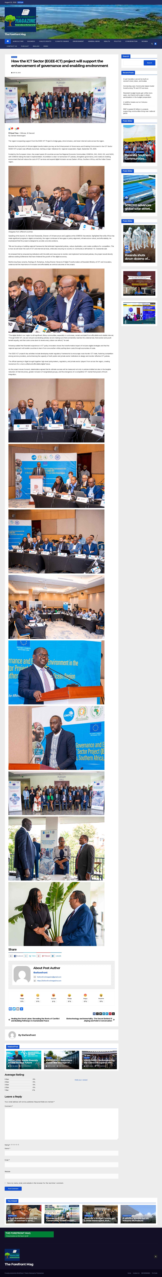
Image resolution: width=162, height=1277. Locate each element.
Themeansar (40, 1273)
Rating (7, 1145)
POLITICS (117, 41)
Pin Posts (154, 1273)
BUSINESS (31, 41)
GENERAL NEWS (94, 41)
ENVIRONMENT (78, 41)
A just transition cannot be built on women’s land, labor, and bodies (22, 1220)
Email (7, 1160)
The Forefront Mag (15, 34)
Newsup (31, 1273)
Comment (9, 1106)
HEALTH (107, 41)
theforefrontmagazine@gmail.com (49, 977)
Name (7, 1148)
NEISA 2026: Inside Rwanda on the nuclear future (23, 1061)
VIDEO (45, 46)
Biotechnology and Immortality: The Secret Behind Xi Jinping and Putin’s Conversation (89, 1020)
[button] (152, 44)
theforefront (40, 972)
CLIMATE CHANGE (62, 41)
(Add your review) (81, 1080)
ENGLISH (36, 46)
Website (7, 1171)
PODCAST (25, 46)
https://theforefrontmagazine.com (49, 981)
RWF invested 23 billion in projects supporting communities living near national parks (139, 111)
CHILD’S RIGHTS (45, 41)
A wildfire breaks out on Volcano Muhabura (135, 1219)
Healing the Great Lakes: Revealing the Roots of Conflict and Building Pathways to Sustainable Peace (35, 1020)
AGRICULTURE (18, 41)
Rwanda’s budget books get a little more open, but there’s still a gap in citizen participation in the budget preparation (137, 95)
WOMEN (145, 41)
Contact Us (12, 46)
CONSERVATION (131, 41)
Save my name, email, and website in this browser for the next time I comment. (35, 1183)
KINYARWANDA (145, 1273)
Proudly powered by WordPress (14, 1273)
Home (129, 1273)
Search (126, 56)
